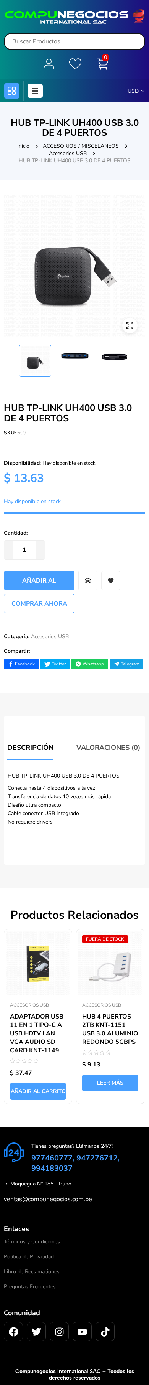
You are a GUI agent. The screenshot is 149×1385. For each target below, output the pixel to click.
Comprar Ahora (39, 603)
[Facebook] (13, 1331)
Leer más (110, 1082)
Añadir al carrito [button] (38, 1091)
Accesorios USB (68, 153)
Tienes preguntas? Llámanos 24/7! (72, 1146)
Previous (9, 357)
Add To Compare (87, 580)
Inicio (23, 146)
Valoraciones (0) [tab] (108, 747)
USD (133, 91)
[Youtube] (82, 1331)
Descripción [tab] (30, 747)
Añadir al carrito (39, 583)
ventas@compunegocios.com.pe (48, 1199)
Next (139, 357)
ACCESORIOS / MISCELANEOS (81, 146)
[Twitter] (36, 1331)
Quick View (58, 931)
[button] (11, 91)
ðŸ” (130, 325)
